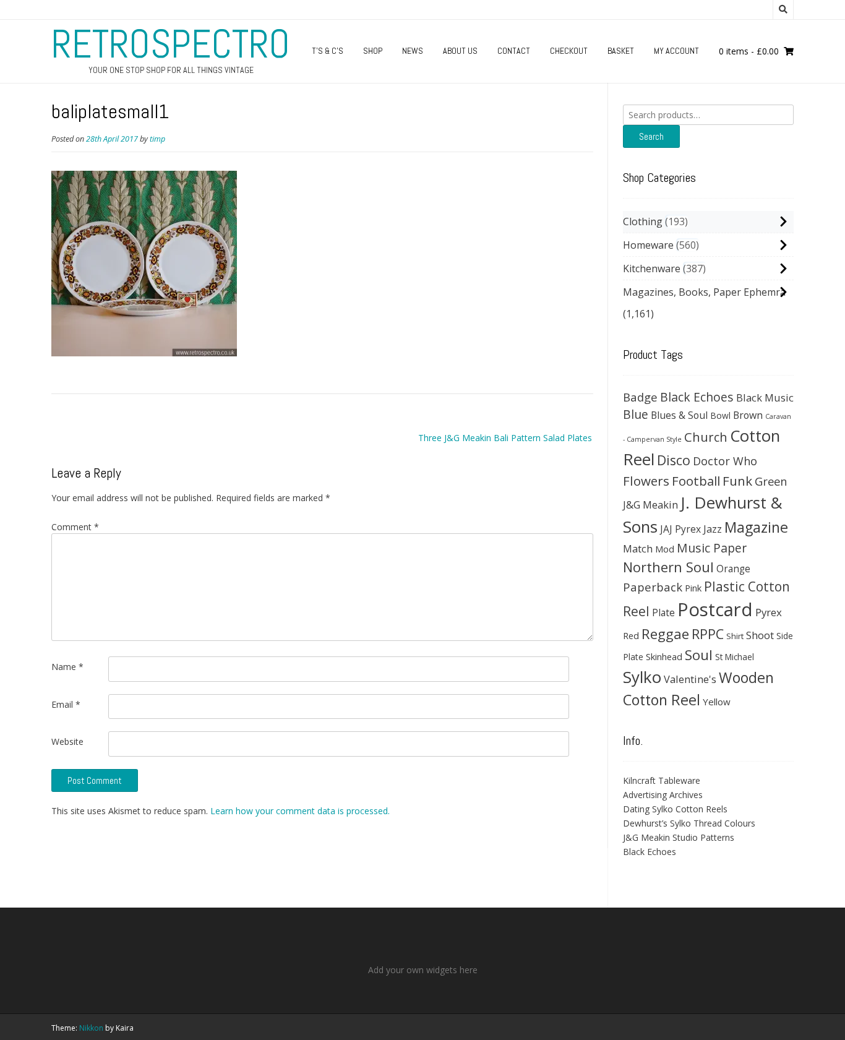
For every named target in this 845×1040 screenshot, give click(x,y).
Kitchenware (651, 268)
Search (651, 136)
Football (696, 480)
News (412, 50)
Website (67, 741)
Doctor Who (725, 460)
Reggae (665, 633)
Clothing (643, 221)
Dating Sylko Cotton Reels (675, 809)
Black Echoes (697, 397)
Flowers (646, 480)
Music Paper (712, 547)
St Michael (734, 657)
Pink (693, 588)
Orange (733, 568)
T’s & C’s (327, 50)
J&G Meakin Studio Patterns (678, 837)
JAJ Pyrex (680, 529)
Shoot (760, 635)
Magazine (756, 527)
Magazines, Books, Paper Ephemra (704, 292)
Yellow (717, 701)
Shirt (735, 636)
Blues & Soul (679, 415)
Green (771, 481)
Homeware (648, 245)
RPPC (708, 634)
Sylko (642, 677)
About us (460, 50)
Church (705, 436)
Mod (664, 549)
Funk (737, 480)
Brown (748, 415)
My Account (676, 50)
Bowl (720, 415)
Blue (635, 414)
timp (157, 139)
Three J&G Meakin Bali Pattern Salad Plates (505, 438)
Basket (620, 50)
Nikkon (91, 1028)
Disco (673, 460)
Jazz (712, 529)
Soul (699, 654)
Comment (75, 527)
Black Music (765, 397)
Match (638, 548)
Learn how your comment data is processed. (300, 811)
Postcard (715, 609)
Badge (640, 397)
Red (631, 635)
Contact (513, 50)
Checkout (569, 50)
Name (67, 667)
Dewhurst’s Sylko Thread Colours (689, 823)
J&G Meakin (650, 504)
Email (65, 704)
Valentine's (690, 679)
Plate (663, 612)
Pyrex (768, 612)
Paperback (652, 587)
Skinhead (664, 656)
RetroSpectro (170, 44)
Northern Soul (668, 566)
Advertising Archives (663, 795)
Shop (372, 50)
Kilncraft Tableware (661, 780)
